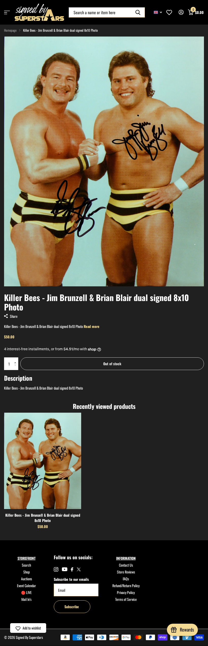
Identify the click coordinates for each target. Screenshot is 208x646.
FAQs (126, 578)
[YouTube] (64, 569)
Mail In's (26, 599)
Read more (91, 326)
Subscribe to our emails (71, 579)
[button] (16, 359)
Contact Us (126, 565)
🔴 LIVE (26, 592)
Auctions (26, 578)
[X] (79, 569)
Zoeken (138, 12)
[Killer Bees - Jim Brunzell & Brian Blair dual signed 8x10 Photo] (42, 461)
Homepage (10, 30)
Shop (26, 571)
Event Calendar (26, 585)
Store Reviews (126, 571)
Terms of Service (126, 599)
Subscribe (72, 606)
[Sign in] (181, 12)
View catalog (7, 12)
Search (26, 565)
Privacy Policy (126, 592)
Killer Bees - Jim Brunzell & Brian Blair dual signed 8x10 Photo (42, 517)
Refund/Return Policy (126, 585)
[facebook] (72, 569)
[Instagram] (56, 569)
